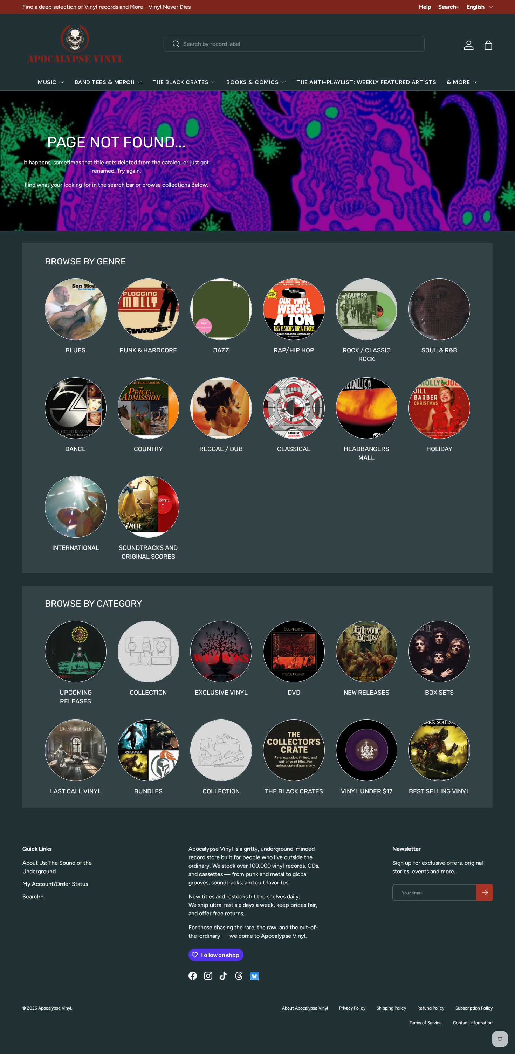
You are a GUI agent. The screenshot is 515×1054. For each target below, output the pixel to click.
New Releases (366, 692)
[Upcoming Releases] (75, 651)
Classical (293, 449)
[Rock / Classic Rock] (366, 309)
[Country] (148, 408)
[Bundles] (148, 750)
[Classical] (293, 408)
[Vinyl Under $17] (366, 750)
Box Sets (439, 692)
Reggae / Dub (221, 449)
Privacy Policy (352, 1008)
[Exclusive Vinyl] (221, 651)
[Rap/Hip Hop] (293, 309)
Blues (75, 350)
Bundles (148, 791)
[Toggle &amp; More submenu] (475, 82)
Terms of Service (426, 1022)
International (75, 547)
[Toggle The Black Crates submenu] (213, 82)
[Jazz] (221, 309)
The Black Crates (180, 82)
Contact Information (473, 1022)
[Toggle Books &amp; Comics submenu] (283, 82)
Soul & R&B (439, 350)
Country (148, 449)
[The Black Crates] (293, 750)
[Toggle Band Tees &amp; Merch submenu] (139, 82)
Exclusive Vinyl (221, 692)
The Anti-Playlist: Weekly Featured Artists (366, 82)
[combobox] (294, 43)
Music (47, 82)
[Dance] (75, 408)
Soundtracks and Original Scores (148, 552)
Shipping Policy (391, 1008)
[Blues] (75, 309)
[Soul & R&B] (439, 309)
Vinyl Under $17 (366, 791)
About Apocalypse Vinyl (305, 1008)
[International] (75, 506)
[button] (488, 45)
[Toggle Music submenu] (61, 82)
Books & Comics (252, 82)
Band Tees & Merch (105, 82)
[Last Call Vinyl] (75, 750)
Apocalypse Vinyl (54, 1008)
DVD (294, 692)
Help (425, 7)
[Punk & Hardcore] (148, 309)
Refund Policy (430, 1008)
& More (458, 82)
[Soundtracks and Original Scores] (148, 506)
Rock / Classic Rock (367, 354)
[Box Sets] (439, 651)
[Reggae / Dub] (221, 408)
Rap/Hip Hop (294, 350)
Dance (75, 449)
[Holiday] (439, 408)
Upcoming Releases (76, 697)
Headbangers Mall (366, 453)
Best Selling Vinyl (439, 791)
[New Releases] (366, 651)
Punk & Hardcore (148, 350)
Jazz (221, 350)
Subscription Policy (474, 1008)
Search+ (449, 7)
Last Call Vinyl (75, 791)
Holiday (439, 449)
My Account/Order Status (55, 884)
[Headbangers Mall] (366, 408)
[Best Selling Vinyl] (439, 750)
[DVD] (293, 651)
